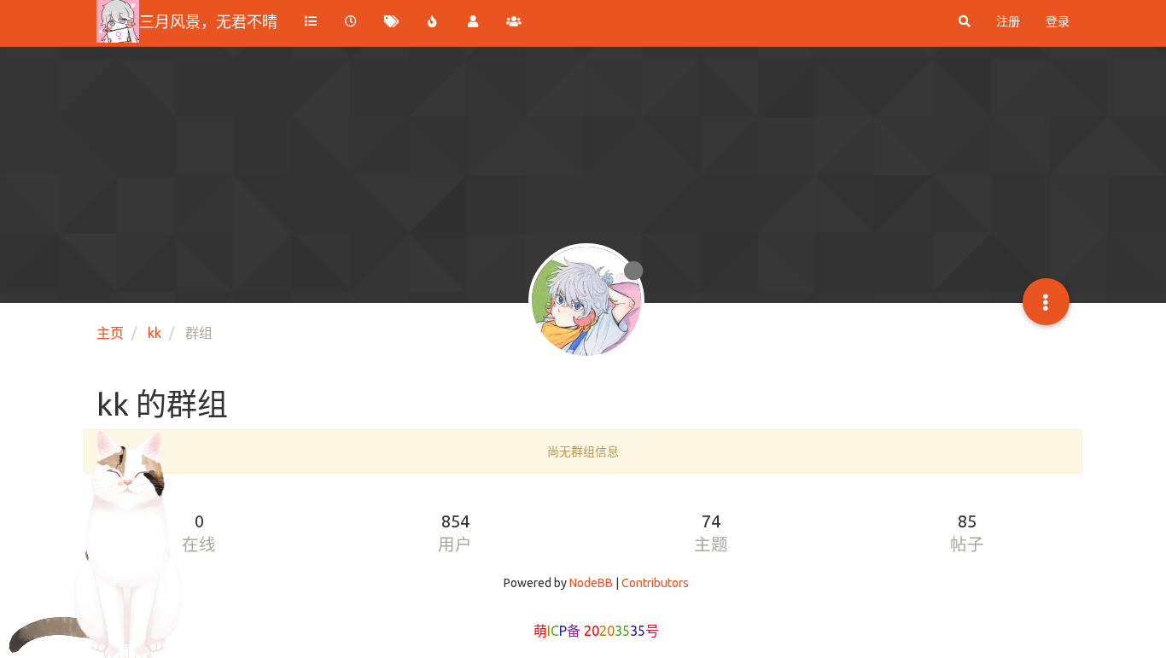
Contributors (655, 583)
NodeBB (591, 583)
